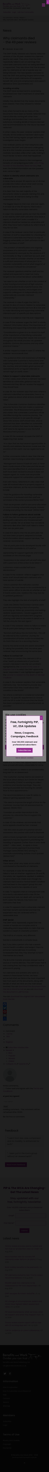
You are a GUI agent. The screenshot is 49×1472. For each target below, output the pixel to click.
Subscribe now (24, 750)
